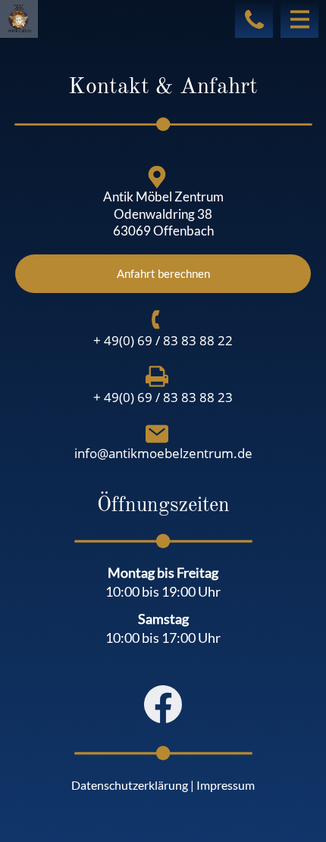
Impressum (225, 785)
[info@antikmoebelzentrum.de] (157, 434)
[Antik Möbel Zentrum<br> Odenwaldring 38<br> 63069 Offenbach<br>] (157, 177)
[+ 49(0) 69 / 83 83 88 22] (157, 319)
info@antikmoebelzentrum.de (163, 453)
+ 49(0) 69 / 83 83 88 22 (163, 340)
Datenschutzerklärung (129, 785)
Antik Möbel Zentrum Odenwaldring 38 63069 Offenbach (163, 213)
